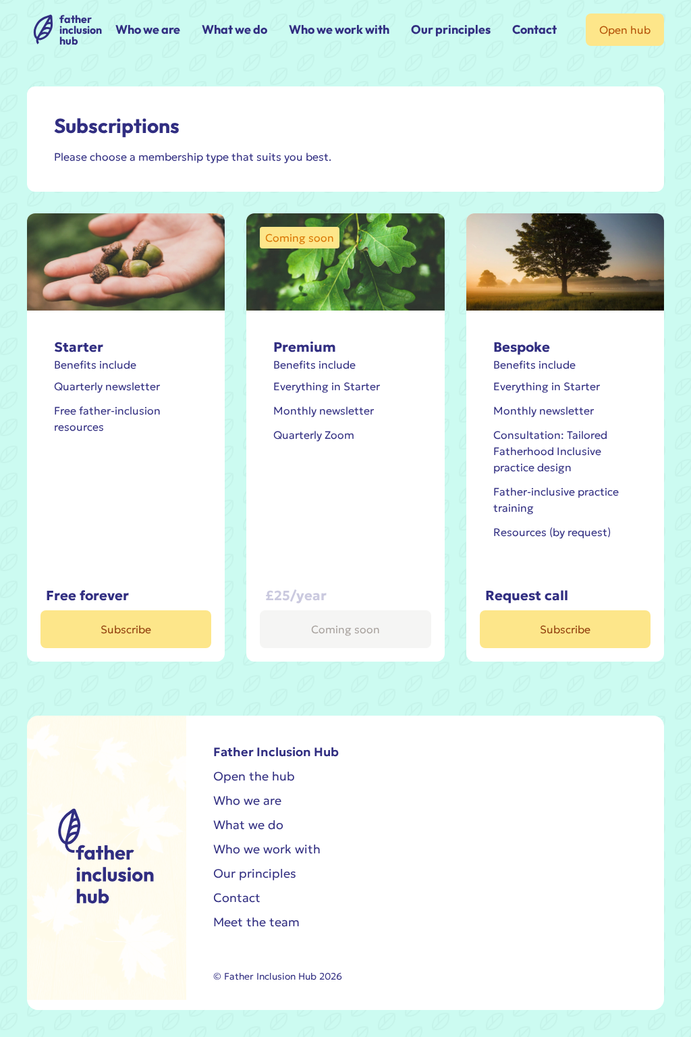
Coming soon (345, 629)
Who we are (247, 800)
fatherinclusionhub (80, 30)
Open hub (625, 29)
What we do (248, 824)
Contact (236, 897)
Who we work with (267, 849)
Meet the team (256, 922)
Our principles (254, 873)
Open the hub (254, 776)
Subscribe (126, 629)
